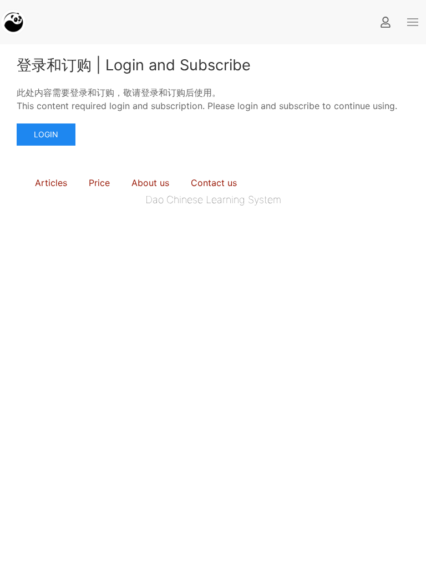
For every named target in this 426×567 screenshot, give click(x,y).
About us (150, 182)
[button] (412, 22)
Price (99, 182)
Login (46, 134)
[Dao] (13, 21)
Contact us (214, 182)
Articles (51, 182)
